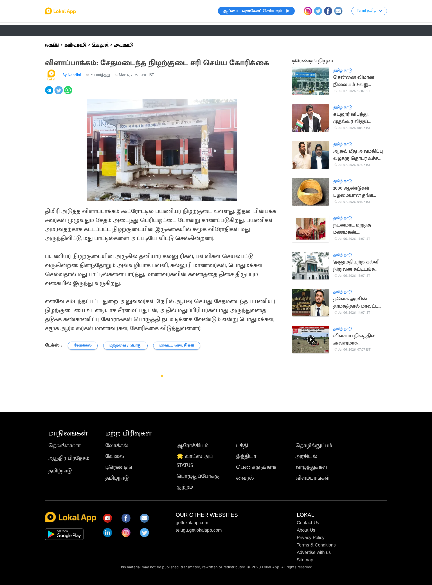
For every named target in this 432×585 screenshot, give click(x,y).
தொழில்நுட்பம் (313, 445)
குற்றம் (185, 487)
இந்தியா (246, 456)
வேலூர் (100, 44)
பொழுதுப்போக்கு (198, 476)
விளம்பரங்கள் (312, 478)
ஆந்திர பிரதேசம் (68, 458)
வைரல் (245, 478)
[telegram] (49, 92)
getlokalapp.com (192, 522)
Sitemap (305, 559)
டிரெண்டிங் (118, 467)
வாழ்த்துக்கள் (311, 467)
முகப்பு (52, 44)
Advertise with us (314, 552)
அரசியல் (306, 456)
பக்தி (242, 445)
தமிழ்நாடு (60, 470)
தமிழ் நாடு (57, 30)
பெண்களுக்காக (256, 467)
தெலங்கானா (64, 445)
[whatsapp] (68, 92)
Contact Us (308, 522)
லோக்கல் (116, 445)
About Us (306, 530)
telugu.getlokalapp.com (199, 530)
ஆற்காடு (123, 44)
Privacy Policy (310, 537)
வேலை (114, 456)
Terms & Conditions (316, 544)
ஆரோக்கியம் (193, 445)
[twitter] (59, 92)
